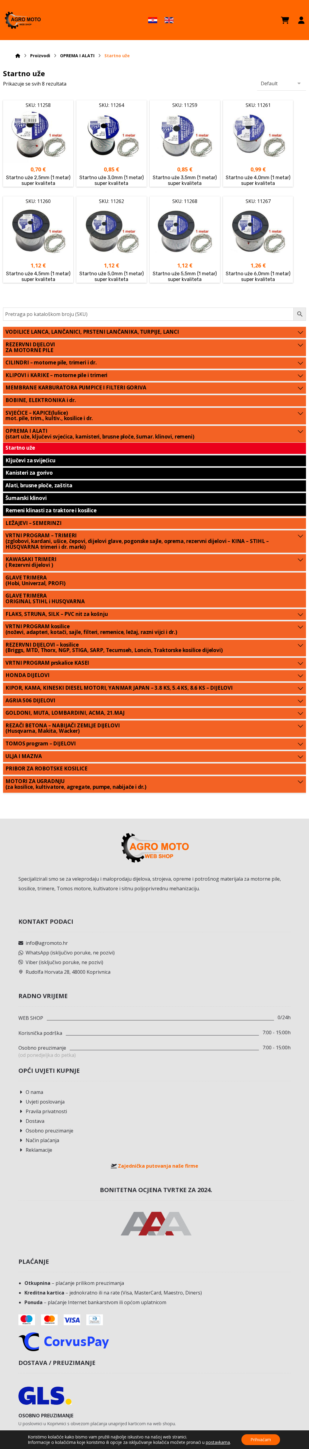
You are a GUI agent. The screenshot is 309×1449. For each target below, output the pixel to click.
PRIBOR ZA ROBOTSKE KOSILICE (46, 768)
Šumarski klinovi (25, 498)
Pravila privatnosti (46, 1111)
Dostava (35, 1121)
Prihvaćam (260, 1439)
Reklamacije (39, 1150)
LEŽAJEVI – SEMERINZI (33, 523)
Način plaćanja (42, 1140)
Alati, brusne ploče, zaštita (38, 485)
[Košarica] (285, 20)
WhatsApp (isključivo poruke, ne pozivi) (70, 952)
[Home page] (17, 55)
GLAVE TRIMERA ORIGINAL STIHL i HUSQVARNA (45, 598)
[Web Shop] (23, 20)
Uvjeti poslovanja (45, 1101)
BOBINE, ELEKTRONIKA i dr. (40, 400)
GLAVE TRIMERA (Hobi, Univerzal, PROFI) (35, 580)
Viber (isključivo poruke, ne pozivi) (64, 962)
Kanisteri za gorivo (29, 472)
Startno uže (20, 447)
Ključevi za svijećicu (30, 460)
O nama (34, 1092)
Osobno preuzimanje (49, 1130)
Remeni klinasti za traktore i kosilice (51, 510)
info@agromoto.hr (47, 943)
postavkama (218, 1442)
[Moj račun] (301, 20)
